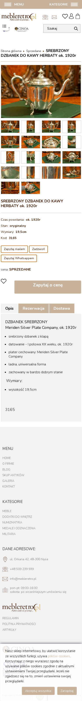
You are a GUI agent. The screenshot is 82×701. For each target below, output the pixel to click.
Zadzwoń (38, 249)
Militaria (9, 534)
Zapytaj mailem (14, 249)
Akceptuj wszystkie (38, 691)
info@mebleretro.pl (55, 17)
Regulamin (10, 618)
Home (6, 458)
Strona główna (11, 51)
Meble (6, 511)
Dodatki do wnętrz (17, 517)
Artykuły (9, 630)
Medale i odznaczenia (18, 528)
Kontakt (8, 486)
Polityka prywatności (19, 624)
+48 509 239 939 (45, 17)
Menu (19, 4)
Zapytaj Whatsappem (19, 258)
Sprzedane (33, 51)
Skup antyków (13, 475)
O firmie (8, 464)
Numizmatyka (12, 522)
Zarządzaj (67, 691)
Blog (6, 469)
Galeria (8, 481)
